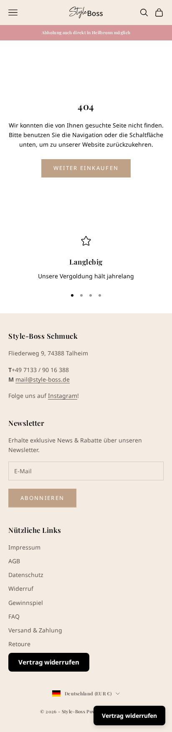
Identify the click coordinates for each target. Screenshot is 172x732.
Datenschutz (25, 575)
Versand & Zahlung (35, 630)
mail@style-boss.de (42, 379)
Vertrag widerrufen (48, 662)
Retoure (19, 644)
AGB (14, 561)
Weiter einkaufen (86, 168)
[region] (86, 258)
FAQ (14, 616)
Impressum (24, 547)
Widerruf (20, 588)
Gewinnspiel (25, 603)
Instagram (62, 396)
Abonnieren (42, 498)
